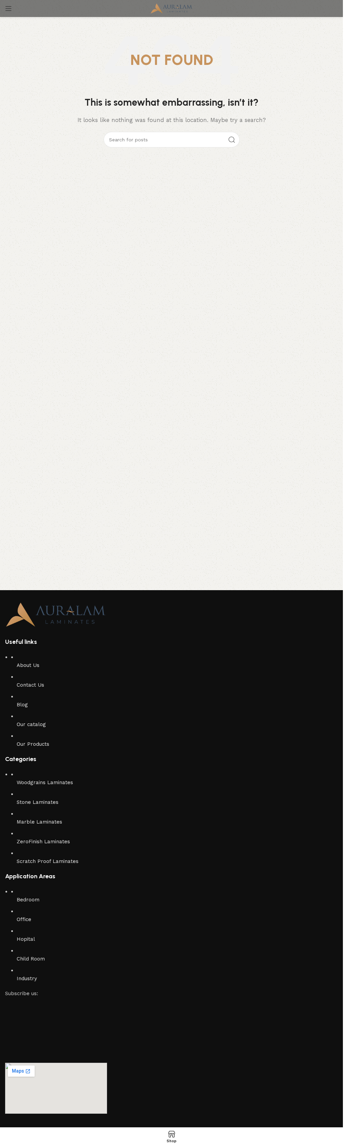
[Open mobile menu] (8, 8)
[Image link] (56, 614)
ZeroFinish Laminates (43, 842)
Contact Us (30, 685)
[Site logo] (171, 8)
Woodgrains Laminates (45, 782)
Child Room (31, 959)
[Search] (232, 139)
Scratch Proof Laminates (48, 861)
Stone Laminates (37, 802)
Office (24, 919)
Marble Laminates (39, 822)
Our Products (33, 744)
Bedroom (28, 900)
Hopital (26, 939)
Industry (27, 978)
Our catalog (31, 724)
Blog (22, 705)
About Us (28, 665)
